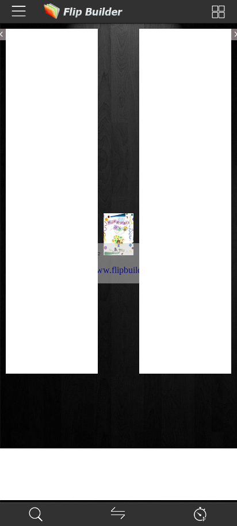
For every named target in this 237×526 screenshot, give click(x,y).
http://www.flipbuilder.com (117, 270)
